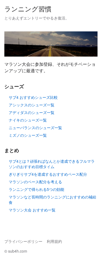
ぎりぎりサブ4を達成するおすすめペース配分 (48, 174)
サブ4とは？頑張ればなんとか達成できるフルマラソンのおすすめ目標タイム (52, 163)
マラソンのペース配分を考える (35, 181)
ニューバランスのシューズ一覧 (35, 127)
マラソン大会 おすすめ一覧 (32, 210)
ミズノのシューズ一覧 (28, 135)
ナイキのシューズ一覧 (28, 120)
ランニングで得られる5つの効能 (36, 189)
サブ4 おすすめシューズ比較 (33, 97)
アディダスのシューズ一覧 (31, 112)
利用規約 (54, 241)
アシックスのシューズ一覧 (31, 104)
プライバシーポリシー (23, 241)
